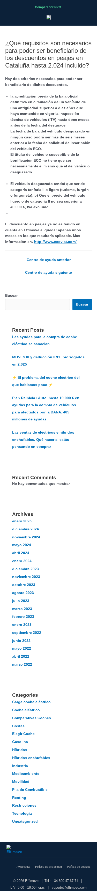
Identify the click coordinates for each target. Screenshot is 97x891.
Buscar (11, 296)
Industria (20, 766)
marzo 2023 (22, 609)
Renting (19, 798)
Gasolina (20, 742)
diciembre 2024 (25, 529)
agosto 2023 (23, 593)
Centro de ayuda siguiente (48, 272)
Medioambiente (25, 774)
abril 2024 (20, 553)
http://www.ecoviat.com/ (55, 242)
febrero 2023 (23, 617)
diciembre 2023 (25, 569)
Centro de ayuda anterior (49, 260)
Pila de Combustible (30, 790)
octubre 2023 (23, 585)
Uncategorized (25, 821)
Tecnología (22, 813)
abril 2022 (20, 656)
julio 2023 (20, 601)
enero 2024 (22, 561)
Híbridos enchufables (31, 758)
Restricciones (24, 805)
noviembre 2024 (26, 537)
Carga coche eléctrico (31, 702)
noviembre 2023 (26, 577)
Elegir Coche (23, 734)
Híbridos (19, 750)
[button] (90, 7)
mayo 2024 (21, 545)
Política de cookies (79, 866)
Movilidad (20, 782)
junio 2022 (21, 641)
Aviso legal (23, 866)
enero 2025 (22, 521)
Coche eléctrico (26, 710)
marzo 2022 (22, 664)
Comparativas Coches (31, 718)
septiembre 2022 (26, 633)
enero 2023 (22, 625)
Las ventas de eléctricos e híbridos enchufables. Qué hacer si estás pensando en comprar (43, 439)
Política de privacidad (48, 866)
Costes (18, 726)
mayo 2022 (21, 648)
